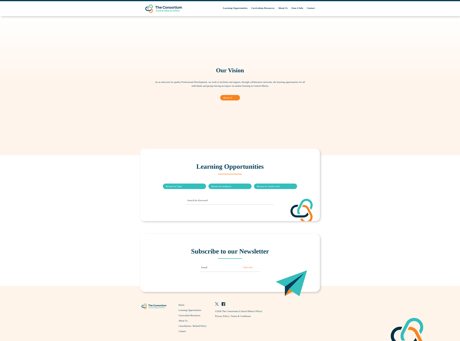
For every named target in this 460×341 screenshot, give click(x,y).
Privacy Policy (222, 316)
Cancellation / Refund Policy (192, 326)
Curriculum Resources (263, 8)
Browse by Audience (221, 186)
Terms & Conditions (241, 316)
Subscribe (248, 267)
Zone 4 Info (297, 8)
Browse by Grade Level (268, 186)
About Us (283, 8)
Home (181, 305)
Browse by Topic (174, 186)
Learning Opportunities (235, 8)
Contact (311, 8)
